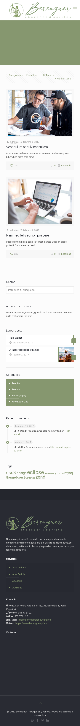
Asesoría (17, 581)
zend (40, 477)
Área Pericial (18, 574)
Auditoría (17, 587)
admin (13, 142)
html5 (61, 473)
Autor (49, 75)
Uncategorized (20, 401)
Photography (19, 395)
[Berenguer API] (40, 10)
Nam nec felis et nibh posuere (27, 235)
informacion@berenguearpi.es (34, 619)
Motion (16, 389)
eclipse (35, 472)
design (22, 473)
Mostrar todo (64, 78)
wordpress (30, 478)
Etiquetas (31, 75)
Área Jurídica (19, 567)
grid (56, 473)
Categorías (15, 75)
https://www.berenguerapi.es (31, 623)
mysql (68, 473)
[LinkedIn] (47, 720)
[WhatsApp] (32, 720)
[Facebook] (37, 720)
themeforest (15, 477)
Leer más (66, 165)
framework (49, 473)
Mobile (16, 383)
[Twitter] (42, 720)
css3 (11, 472)
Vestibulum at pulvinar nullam (27, 147)
